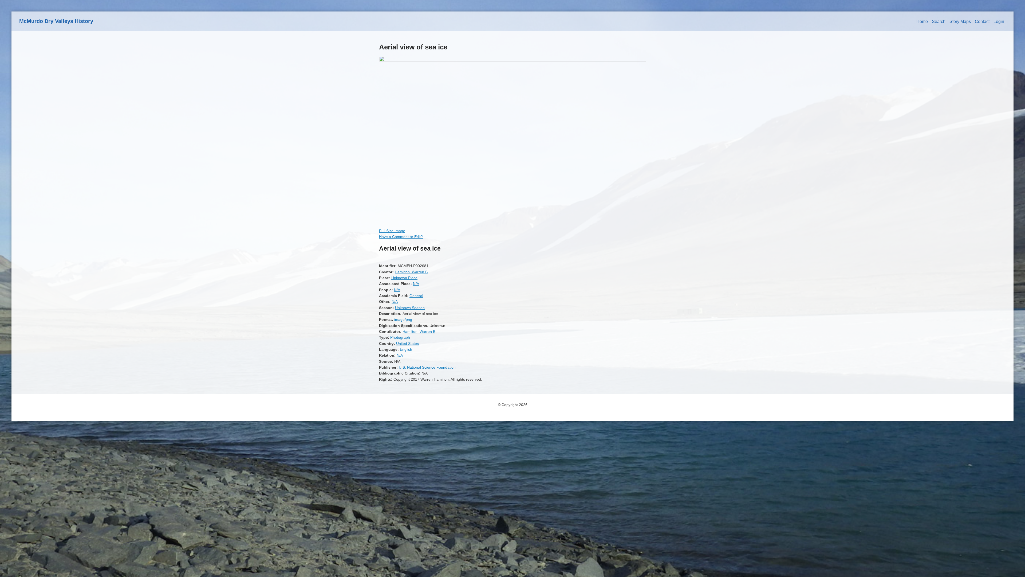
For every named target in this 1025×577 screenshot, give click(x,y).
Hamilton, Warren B (411, 272)
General (416, 296)
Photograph (400, 337)
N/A (416, 284)
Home (922, 21)
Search (938, 21)
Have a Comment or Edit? (401, 237)
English (406, 349)
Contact (982, 21)
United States (407, 343)
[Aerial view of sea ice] (512, 60)
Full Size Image (392, 231)
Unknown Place (404, 278)
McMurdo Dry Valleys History (56, 21)
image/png (403, 319)
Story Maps (960, 21)
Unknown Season (410, 308)
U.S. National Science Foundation (427, 367)
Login (999, 21)
